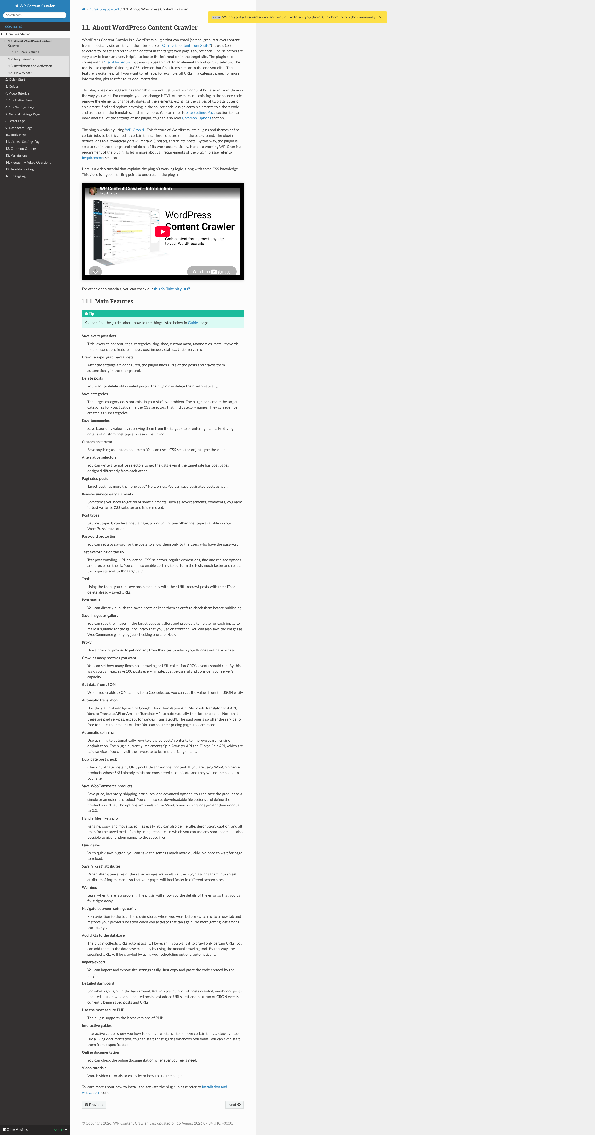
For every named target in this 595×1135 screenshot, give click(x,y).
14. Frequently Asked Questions (28, 162)
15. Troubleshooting (19, 169)
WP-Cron (133, 130)
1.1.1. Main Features (25, 52)
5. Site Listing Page (18, 100)
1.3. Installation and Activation (30, 66)
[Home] (83, 9)
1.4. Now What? (20, 73)
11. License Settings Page (23, 142)
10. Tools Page (15, 135)
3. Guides (12, 86)
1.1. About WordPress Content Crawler (30, 43)
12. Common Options (20, 148)
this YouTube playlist (170, 289)
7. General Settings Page (22, 114)
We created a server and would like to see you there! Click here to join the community (293, 17)
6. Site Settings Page (19, 107)
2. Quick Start (15, 79)
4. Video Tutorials (17, 93)
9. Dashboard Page (18, 128)
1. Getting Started (17, 34)
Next (232, 1105)
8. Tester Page (15, 121)
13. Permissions (16, 155)
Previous (95, 1105)
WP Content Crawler (37, 6)
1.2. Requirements (21, 59)
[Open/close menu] (2, 34)
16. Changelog (15, 176)
